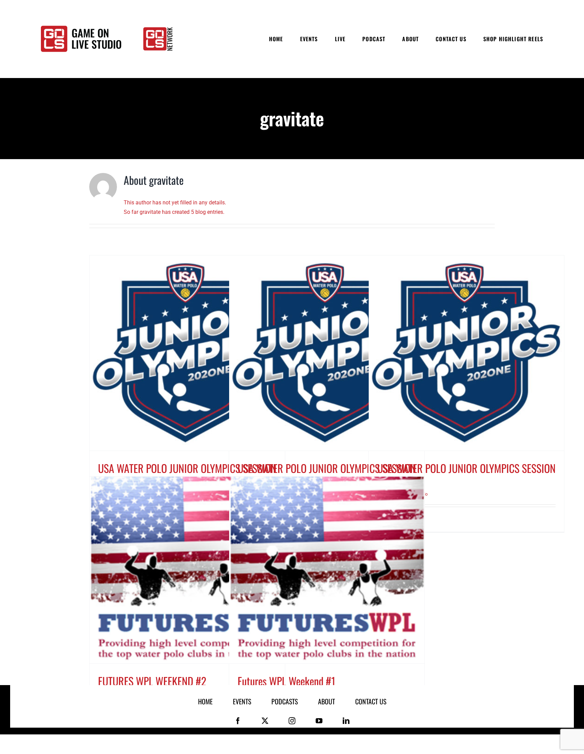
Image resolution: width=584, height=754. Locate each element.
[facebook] (238, 721)
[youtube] (319, 721)
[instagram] (292, 721)
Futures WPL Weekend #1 (286, 681)
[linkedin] (346, 721)
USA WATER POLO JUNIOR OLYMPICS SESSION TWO (466, 475)
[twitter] (265, 721)
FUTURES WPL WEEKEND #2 (152, 681)
